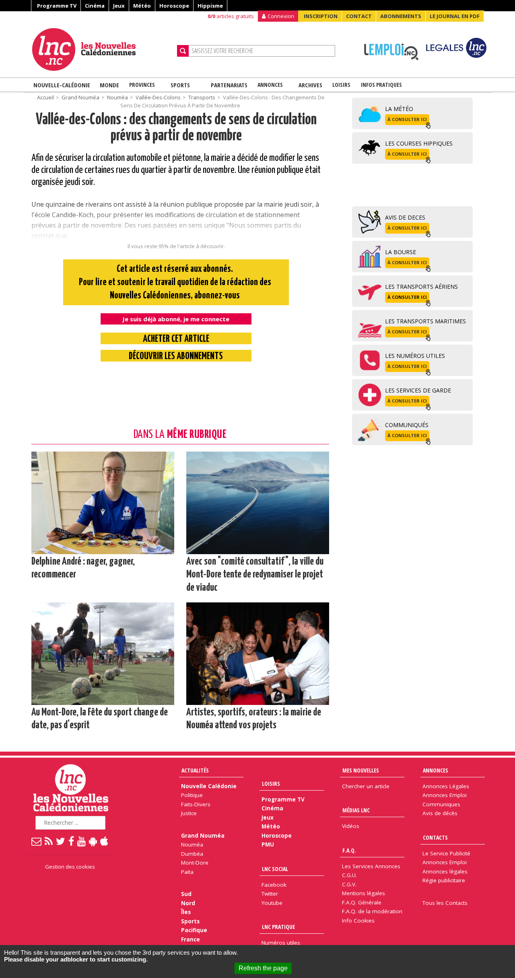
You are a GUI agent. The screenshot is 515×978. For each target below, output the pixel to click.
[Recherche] (182, 50)
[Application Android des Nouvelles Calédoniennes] (93, 841)
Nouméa (117, 97)
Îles (186, 912)
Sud (186, 894)
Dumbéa (192, 853)
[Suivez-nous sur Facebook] (71, 841)
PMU (268, 844)
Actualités (195, 770)
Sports (180, 85)
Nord (188, 903)
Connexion (281, 16)
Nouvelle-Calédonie (61, 85)
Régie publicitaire (443, 880)
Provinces (142, 84)
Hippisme (210, 5)
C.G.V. (349, 884)
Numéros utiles (281, 942)
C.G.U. (349, 875)
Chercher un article (365, 786)
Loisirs (341, 84)
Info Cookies (358, 920)
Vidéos (350, 826)
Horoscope (174, 5)
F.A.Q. (349, 850)
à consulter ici (407, 119)
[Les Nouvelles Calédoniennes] (101, 49)
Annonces (270, 84)
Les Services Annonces (371, 866)
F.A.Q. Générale (361, 902)
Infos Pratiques (381, 84)
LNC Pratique (278, 927)
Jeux (119, 5)
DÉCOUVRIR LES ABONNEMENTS (176, 356)
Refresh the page (263, 968)
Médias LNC (356, 810)
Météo (142, 5)
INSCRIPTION (321, 16)
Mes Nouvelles (360, 770)
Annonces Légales (445, 786)
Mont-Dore (194, 862)
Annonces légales (445, 871)
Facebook (274, 884)
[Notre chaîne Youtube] (82, 841)
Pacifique (194, 930)
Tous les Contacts (445, 902)
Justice (189, 813)
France (190, 939)
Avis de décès (439, 813)
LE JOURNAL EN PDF (455, 16)
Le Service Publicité (446, 853)
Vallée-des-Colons (158, 97)
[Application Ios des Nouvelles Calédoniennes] (104, 841)
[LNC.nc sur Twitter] (61, 841)
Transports (201, 97)
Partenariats (229, 85)
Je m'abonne (381, 22)
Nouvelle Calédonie (209, 786)
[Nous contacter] (36, 841)
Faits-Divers (195, 804)
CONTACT (359, 16)
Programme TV (56, 5)
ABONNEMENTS (400, 16)
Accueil (45, 97)
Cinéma (95, 5)
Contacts (435, 837)
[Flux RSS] (49, 841)
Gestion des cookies (70, 866)
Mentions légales (363, 893)
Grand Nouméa (80, 97)
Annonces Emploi (444, 795)
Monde (109, 85)
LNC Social (275, 869)
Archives (310, 85)
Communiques (441, 804)
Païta (187, 871)
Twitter (270, 893)
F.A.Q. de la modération (372, 911)
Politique (192, 795)
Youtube (272, 902)
